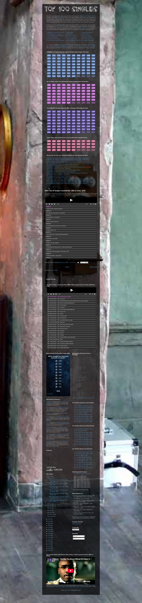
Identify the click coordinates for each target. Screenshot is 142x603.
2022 (49, 525)
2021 (49, 527)
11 (85, 397)
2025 (49, 519)
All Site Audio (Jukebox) (81, 183)
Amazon (62, 26)
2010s (83, 158)
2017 (49, 535)
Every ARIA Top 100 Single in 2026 (84, 411)
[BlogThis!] (82, 262)
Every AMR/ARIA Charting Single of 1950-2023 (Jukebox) (60, 183)
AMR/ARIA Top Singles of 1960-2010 (56, 159)
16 (92, 397)
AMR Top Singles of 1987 (82, 455)
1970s (68, 158)
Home (67, 267)
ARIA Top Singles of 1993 (82, 466)
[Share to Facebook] (86, 262)
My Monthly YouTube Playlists (88, 40)
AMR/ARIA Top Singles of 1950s (55, 158)
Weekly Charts (63, 47)
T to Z (75, 165)
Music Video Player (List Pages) (88, 38)
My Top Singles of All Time (53, 164)
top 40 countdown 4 (63, 441)
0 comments (73, 262)
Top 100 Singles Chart (88, 16)
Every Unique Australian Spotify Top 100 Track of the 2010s (61, 170)
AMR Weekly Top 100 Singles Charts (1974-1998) (59, 177)
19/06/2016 (92, 46)
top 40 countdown (63, 413)
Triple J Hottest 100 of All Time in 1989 (56, 179)
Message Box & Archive (71, 35)
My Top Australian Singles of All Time (70, 164)
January (51, 516)
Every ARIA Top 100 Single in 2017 (84, 462)
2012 (49, 546)
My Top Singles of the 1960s (54, 162)
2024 (49, 521)
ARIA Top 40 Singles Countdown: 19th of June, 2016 (65, 191)
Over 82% (60, 17)
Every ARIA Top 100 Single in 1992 (84, 459)
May (50, 508)
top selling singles (83, 28)
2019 (49, 531)
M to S (71, 165)
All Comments (77, 538)
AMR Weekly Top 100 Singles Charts (84, 420)
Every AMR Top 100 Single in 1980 (84, 453)
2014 (86, 173)
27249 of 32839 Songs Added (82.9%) (82, 473)
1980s (72, 158)
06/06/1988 (49, 46)
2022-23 (75, 167)
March (50, 512)
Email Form (75, 529)
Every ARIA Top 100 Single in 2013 (84, 464)
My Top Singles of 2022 (81, 413)
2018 (49, 533)
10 (83, 397)
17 (94, 397)
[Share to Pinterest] (87, 262)
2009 (77, 179)
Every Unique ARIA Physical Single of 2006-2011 (58, 168)
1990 (68, 179)
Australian (88, 179)
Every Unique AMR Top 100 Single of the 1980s (58, 180)
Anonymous (49, 401)
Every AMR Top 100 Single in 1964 (84, 406)
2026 (84, 167)
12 (86, 397)
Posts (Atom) (54, 270)
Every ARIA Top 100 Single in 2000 (84, 409)
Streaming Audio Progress (87, 32)
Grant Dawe (67, 590)
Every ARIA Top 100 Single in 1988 (84, 416)
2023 (49, 523)
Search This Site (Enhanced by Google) (56, 40)
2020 (49, 529)
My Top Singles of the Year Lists (54, 33)
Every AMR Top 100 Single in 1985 (84, 418)
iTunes (57, 26)
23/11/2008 (78, 46)
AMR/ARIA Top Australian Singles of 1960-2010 (76, 159)
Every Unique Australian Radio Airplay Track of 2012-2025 (61, 171)
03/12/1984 (92, 44)
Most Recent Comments (71, 37)
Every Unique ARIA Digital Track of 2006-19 (57, 167)
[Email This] (81, 262)
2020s (87, 158)
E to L (67, 165)
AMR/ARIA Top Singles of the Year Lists (56, 32)
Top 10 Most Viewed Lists (71, 38)
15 (91, 397)
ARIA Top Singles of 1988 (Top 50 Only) (56, 173)
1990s (76, 158)
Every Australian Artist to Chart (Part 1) (85, 407)
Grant (47, 407)
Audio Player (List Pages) (87, 37)
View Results (50, 394)
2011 (49, 548)
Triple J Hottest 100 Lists (53, 37)
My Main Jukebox (69, 32)
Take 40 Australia (63, 44)
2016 (49, 537)
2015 (49, 540)
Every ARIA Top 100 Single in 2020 (84, 467)
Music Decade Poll (70, 33)
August (51, 478)
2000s (80, 158)
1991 (71, 179)
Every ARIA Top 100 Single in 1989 (84, 414)
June (50, 506)
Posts (75, 536)
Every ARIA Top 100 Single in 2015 (84, 457)
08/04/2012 (85, 46)
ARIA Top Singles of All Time (54, 161)
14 (89, 397)
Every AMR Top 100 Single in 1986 (84, 421)
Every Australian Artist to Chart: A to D (56, 165)
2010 (49, 550)
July (50, 504)
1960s (65, 158)
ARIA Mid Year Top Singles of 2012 (75, 173)
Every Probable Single (83, 180)
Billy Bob (48, 427)
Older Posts (93, 267)
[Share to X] (84, 262)
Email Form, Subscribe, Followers (73, 40)
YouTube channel (90, 585)
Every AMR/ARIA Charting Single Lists (55, 35)
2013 (80, 179)
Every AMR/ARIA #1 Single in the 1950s (56, 182)
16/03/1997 (63, 46)
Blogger (79, 590)
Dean (47, 416)
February (51, 514)
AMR (82, 26)
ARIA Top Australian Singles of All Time (71, 161)
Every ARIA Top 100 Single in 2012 (84, 452)
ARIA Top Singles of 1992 (82, 460)
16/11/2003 (70, 46)
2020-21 (71, 167)
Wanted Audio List (85, 33)
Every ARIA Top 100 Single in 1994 (84, 444)
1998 (74, 179)
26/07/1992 (56, 46)
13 (88, 397)
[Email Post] (78, 262)
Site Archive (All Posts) (86, 35)
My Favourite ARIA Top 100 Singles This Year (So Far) (60, 176)
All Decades (82, 586)
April (50, 510)
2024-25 (80, 167)
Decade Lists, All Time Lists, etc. (54, 38)
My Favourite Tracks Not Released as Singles (58, 174)
